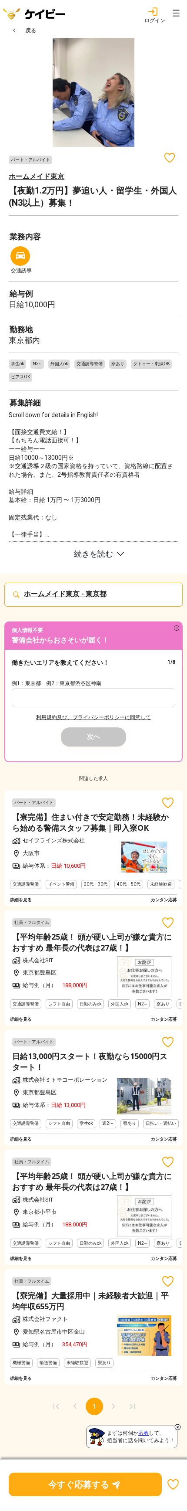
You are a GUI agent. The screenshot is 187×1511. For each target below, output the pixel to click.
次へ (93, 736)
